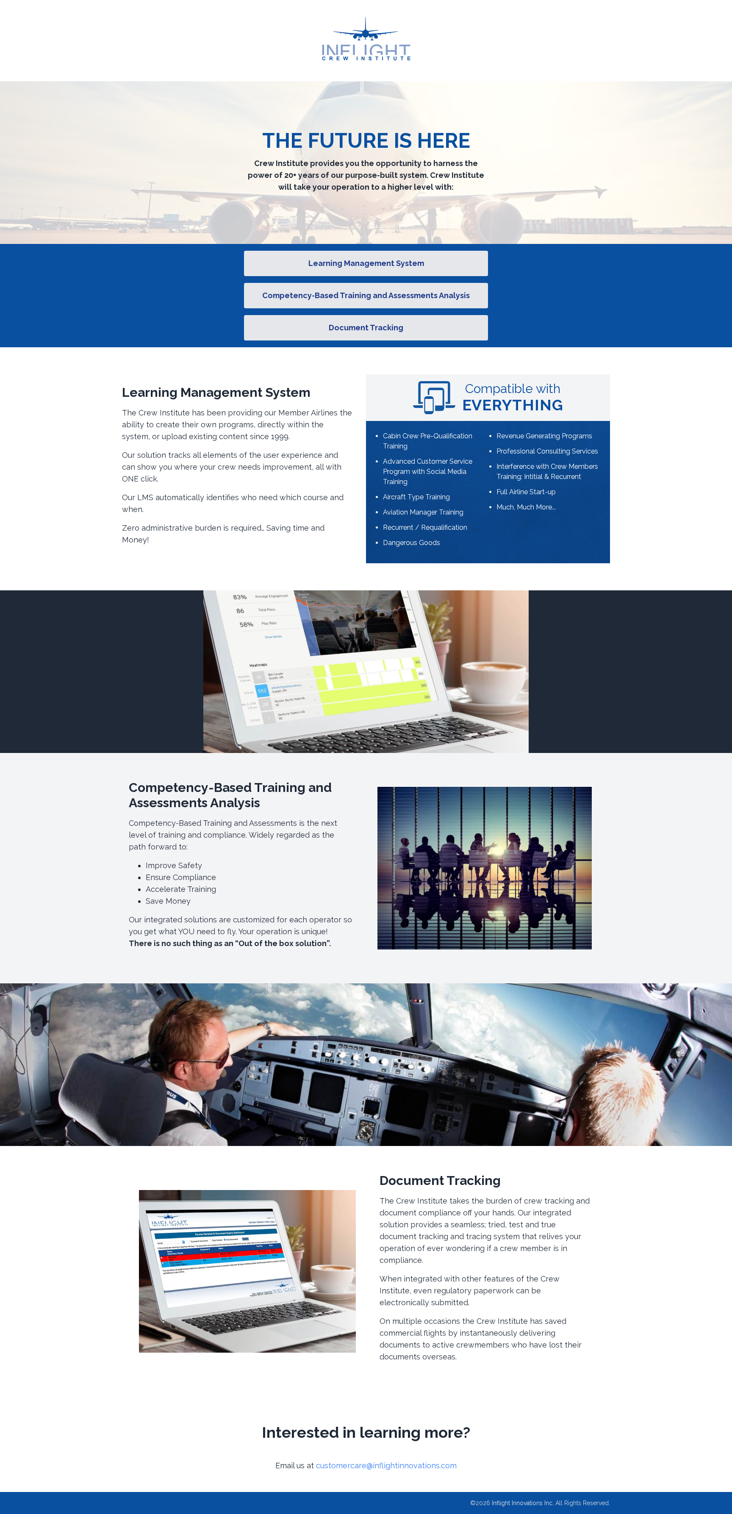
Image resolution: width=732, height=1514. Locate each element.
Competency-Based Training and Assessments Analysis (366, 295)
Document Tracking (366, 327)
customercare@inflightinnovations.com (386, 1465)
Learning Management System (366, 263)
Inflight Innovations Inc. (523, 1503)
